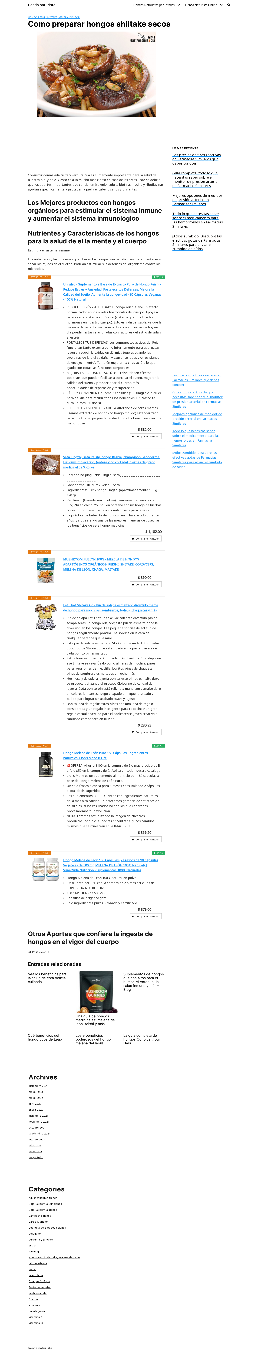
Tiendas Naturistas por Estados (154, 5)
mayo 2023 (36, 1091)
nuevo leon (36, 1275)
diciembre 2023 (38, 1086)
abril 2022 (35, 1103)
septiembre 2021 (40, 1133)
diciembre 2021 (38, 1115)
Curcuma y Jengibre (41, 1239)
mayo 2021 (36, 1157)
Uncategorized (38, 1311)
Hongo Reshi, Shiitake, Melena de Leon (54, 17)
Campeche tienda (40, 1215)
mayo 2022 (36, 1097)
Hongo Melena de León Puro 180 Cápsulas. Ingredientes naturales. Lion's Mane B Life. (105, 755)
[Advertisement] (96, 146)
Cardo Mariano (38, 1221)
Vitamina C (36, 1317)
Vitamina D (36, 1323)
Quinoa (33, 1299)
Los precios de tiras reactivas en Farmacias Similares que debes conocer (196, 380)
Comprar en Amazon (147, 436)
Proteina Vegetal (40, 1287)
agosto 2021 (37, 1139)
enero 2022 (36, 1109)
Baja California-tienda (43, 1209)
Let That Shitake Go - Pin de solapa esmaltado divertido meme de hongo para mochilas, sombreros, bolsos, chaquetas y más (110, 607)
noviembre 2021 (39, 1121)
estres (33, 1245)
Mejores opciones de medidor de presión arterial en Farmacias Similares (197, 418)
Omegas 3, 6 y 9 (39, 1281)
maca (32, 1269)
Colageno (35, 1233)
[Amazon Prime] (157, 429)
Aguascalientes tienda (43, 1197)
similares (34, 1305)
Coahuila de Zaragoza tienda (47, 1227)
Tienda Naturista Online (201, 5)
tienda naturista (41, 5)
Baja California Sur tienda (45, 1203)
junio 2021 (35, 1151)
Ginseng (34, 1251)
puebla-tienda (38, 1293)
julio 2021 (35, 1145)
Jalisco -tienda (38, 1263)
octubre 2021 (37, 1127)
